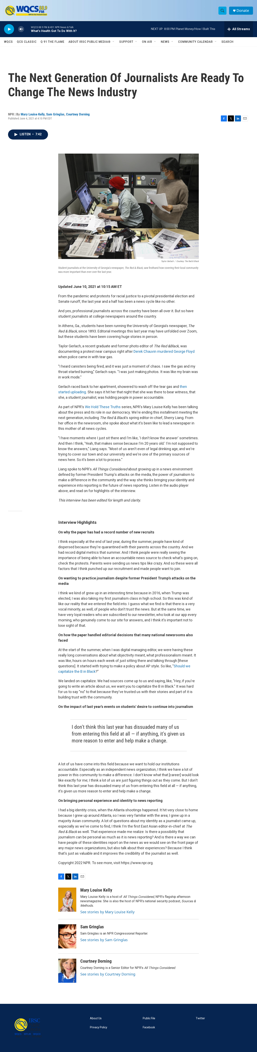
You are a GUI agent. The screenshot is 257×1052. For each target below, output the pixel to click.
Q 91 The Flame (52, 41)
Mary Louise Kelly (33, 114)
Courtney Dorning (78, 114)
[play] (9, 29)
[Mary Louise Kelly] (67, 900)
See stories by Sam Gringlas (104, 939)
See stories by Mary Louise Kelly (107, 911)
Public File (149, 1018)
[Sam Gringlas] (67, 936)
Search (227, 41)
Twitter (200, 1018)
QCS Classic (27, 41)
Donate (243, 10)
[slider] (27, 29)
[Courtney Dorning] (67, 971)
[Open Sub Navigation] (113, 41)
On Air (147, 41)
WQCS (8, 41)
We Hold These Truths (103, 407)
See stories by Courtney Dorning (107, 974)
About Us (96, 1018)
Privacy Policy (98, 1027)
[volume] (21, 29)
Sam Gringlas (55, 114)
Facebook (149, 1027)
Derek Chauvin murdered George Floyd (164, 351)
